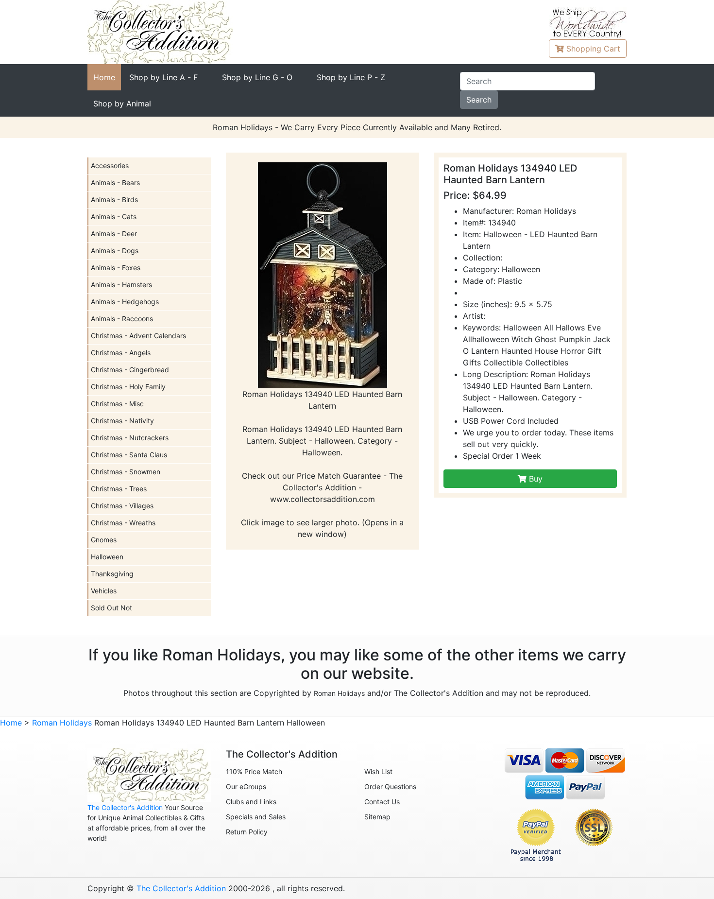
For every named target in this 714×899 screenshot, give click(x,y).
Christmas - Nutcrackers (130, 437)
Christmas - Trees (119, 488)
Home (104, 77)
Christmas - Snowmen (125, 471)
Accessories (110, 165)
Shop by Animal (122, 103)
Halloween (107, 557)
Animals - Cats (113, 216)
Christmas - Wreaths (123, 523)
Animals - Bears (115, 182)
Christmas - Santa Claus (129, 454)
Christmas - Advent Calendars (138, 335)
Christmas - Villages (122, 505)
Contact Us (382, 801)
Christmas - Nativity (122, 420)
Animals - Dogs (114, 250)
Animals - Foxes (115, 267)
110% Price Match (254, 771)
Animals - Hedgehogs (125, 301)
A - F (163, 77)
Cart (593, 48)
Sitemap (377, 817)
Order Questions (390, 786)
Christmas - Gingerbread (130, 369)
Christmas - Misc (117, 403)
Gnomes (104, 540)
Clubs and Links (251, 801)
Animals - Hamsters (121, 284)
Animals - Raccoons (122, 318)
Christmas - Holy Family (128, 386)
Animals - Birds (114, 199)
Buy (535, 479)
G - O (257, 77)
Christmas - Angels (121, 352)
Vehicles (104, 591)
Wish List (378, 771)
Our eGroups (246, 786)
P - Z (351, 77)
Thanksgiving (112, 574)
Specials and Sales (256, 817)
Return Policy (247, 832)
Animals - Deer (114, 233)
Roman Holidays (339, 693)
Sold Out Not (111, 608)
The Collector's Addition (125, 807)
